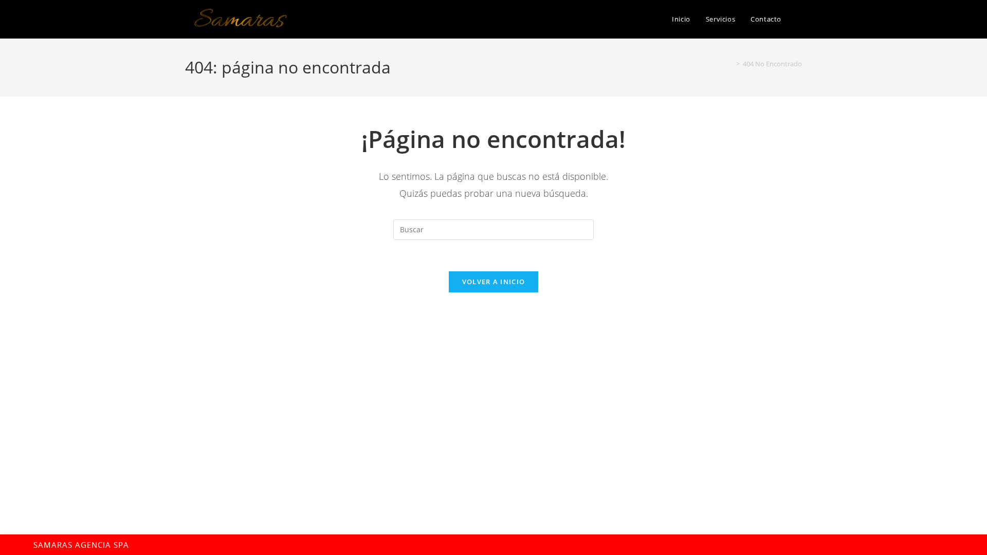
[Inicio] (730, 63)
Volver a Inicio (493, 281)
